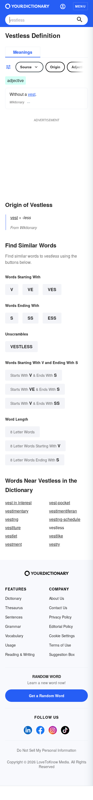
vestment (13, 544)
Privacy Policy (60, 617)
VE (30, 289)
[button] (63, 6)
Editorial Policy (61, 626)
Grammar (13, 626)
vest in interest (18, 503)
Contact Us (58, 607)
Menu (80, 6)
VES (52, 289)
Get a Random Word (46, 695)
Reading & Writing (20, 654)
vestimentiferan (63, 511)
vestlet (11, 536)
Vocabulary (14, 635)
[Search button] (79, 19)
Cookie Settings (62, 635)
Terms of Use (60, 645)
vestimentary (16, 511)
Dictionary (13, 598)
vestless (21, 346)
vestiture (13, 527)
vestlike (56, 536)
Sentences (13, 617)
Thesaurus (14, 607)
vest (31, 94)
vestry (54, 544)
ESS (52, 318)
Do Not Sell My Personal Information (46, 750)
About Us (56, 598)
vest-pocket (59, 503)
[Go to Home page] (27, 6)
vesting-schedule (64, 519)
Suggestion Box (62, 654)
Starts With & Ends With (33, 375)
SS (30, 318)
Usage (10, 645)
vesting (11, 519)
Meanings (22, 52)
